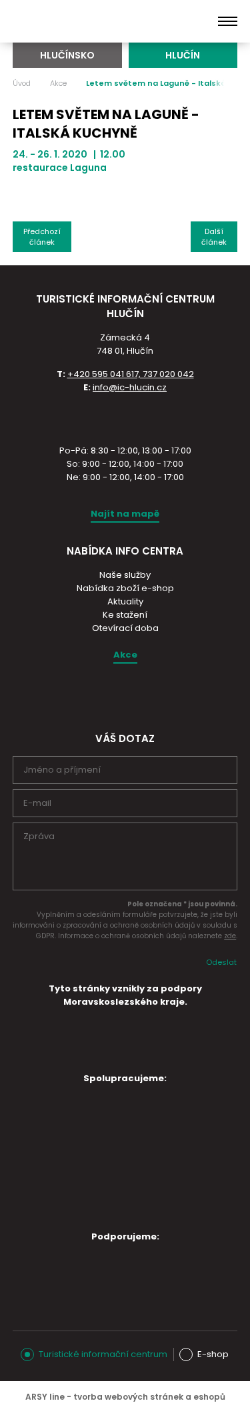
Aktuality (125, 601)
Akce (58, 83)
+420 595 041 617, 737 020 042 (130, 374)
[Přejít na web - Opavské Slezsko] (116, 1272)
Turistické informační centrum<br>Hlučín (79, 21)
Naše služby (125, 575)
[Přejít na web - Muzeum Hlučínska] (172, 1113)
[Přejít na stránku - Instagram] (113, 695)
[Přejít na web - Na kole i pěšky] (116, 1201)
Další (214, 236)
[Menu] (227, 21)
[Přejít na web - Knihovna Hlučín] (172, 1157)
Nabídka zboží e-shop (125, 588)
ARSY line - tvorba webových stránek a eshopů (125, 1396)
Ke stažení (125, 614)
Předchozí (42, 236)
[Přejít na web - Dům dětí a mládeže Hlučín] (60, 1113)
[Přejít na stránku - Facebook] (136, 695)
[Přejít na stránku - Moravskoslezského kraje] (125, 1055)
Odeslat (221, 962)
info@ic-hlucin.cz (130, 387)
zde (230, 936)
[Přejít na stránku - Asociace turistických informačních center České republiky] (125, 417)
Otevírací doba (125, 628)
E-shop (213, 1354)
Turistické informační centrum (103, 1354)
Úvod (22, 83)
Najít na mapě (125, 513)
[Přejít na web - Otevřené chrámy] (60, 1154)
